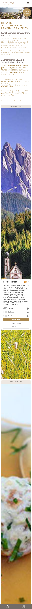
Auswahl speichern (16, 323)
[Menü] (28, 3)
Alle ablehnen (16, 327)
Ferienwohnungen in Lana (10, 81)
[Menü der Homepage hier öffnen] (28, 3)
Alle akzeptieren (16, 319)
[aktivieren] (5, 312)
